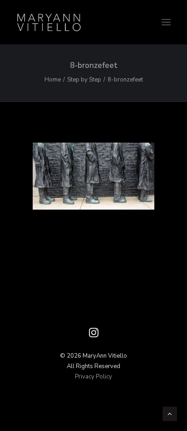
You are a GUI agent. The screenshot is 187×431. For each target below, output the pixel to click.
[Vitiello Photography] (93, 22)
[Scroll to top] (169, 413)
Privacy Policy (93, 377)
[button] (166, 22)
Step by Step (84, 80)
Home (52, 80)
